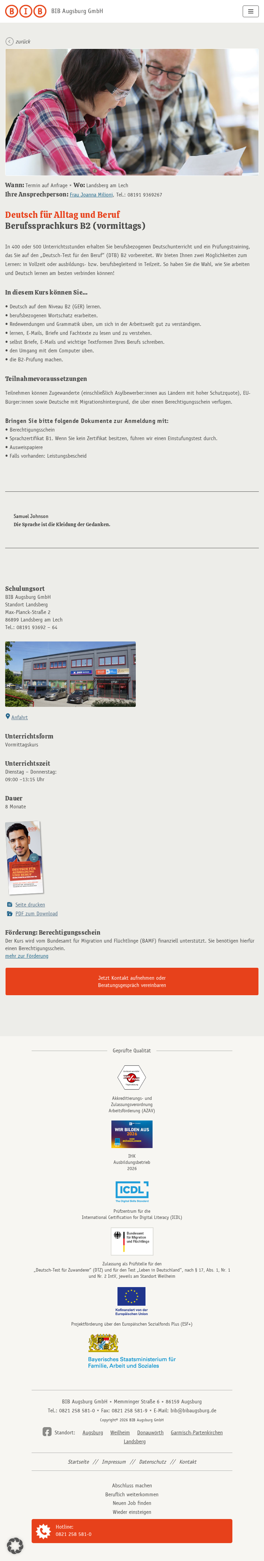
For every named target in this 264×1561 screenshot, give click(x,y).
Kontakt (187, 1461)
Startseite (78, 1461)
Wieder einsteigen (132, 1512)
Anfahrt (19, 717)
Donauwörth (150, 1432)
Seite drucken (30, 904)
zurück (22, 41)
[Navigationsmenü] (251, 11)
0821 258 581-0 (73, 1534)
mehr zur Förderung (26, 956)
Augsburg (92, 1432)
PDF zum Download (36, 913)
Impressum (114, 1461)
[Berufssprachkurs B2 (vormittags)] (25, 895)
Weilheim (120, 1432)
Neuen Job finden (132, 1503)
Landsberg (135, 1441)
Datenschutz (152, 1461)
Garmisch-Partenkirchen (197, 1432)
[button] (15, 1546)
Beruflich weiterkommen (131, 1494)
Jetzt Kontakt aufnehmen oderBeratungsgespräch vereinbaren (132, 981)
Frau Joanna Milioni (91, 194)
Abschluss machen (132, 1485)
